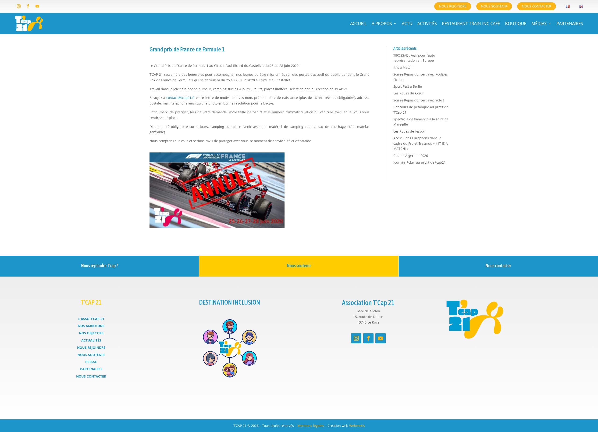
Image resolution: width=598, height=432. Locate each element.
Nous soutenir (494, 6)
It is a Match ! (403, 67)
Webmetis (357, 425)
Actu (407, 23)
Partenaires (569, 23)
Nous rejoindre (452, 6)
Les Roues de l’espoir (409, 131)
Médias (539, 23)
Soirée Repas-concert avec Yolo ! (418, 100)
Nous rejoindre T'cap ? (99, 265)
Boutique (515, 23)
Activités (427, 23)
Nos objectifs (91, 333)
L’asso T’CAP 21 (91, 319)
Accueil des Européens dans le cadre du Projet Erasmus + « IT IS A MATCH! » (420, 143)
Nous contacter (536, 6)
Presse (91, 362)
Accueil (358, 23)
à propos (382, 23)
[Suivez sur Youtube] (37, 6)
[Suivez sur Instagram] (18, 6)
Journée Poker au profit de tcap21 (419, 162)
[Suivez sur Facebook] (28, 6)
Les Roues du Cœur (408, 93)
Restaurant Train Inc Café (471, 23)
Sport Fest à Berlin (407, 86)
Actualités (91, 340)
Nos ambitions (91, 326)
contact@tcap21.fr (180, 97)
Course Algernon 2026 (410, 155)
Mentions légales (310, 425)
